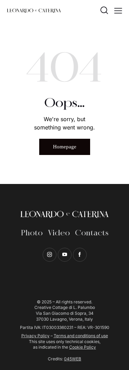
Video (59, 233)
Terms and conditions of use (81, 335)
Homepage (64, 146)
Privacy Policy (35, 335)
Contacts (91, 233)
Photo (32, 233)
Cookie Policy (82, 347)
